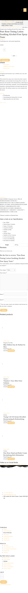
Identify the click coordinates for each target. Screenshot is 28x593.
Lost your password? (5, 584)
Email (2, 299)
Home (3, 21)
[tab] (15, 65)
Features (2, 71)
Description (6, 64)
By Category (18, 21)
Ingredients (2, 197)
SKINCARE (9, 21)
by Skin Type (14, 27)
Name (2, 294)
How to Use (3, 102)
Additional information (8, 66)
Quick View (6, 341)
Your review (3, 272)
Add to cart (5, 60)
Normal (20, 27)
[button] (2, 39)
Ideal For (2, 93)
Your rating (3, 270)
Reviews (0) (6, 68)
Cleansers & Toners (8, 22)
